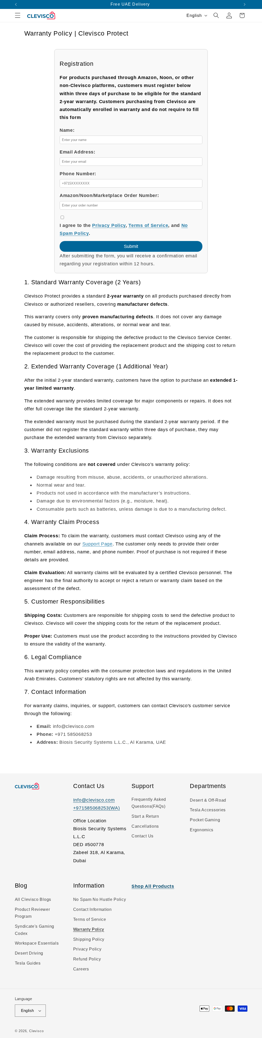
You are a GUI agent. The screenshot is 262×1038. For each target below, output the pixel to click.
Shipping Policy (88, 939)
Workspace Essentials (37, 943)
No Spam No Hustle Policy (99, 899)
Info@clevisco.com (94, 800)
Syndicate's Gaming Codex (34, 929)
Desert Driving (29, 953)
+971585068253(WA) (96, 808)
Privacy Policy (109, 225)
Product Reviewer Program (32, 913)
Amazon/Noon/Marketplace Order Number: (109, 195)
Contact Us (143, 836)
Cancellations (145, 826)
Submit (131, 246)
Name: (67, 130)
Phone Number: (78, 173)
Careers (81, 969)
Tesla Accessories (208, 809)
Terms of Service (148, 225)
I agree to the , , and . (124, 229)
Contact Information (92, 909)
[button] (17, 15)
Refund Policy (87, 959)
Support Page (97, 544)
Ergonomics (201, 829)
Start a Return (145, 816)
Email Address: (77, 152)
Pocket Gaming (205, 819)
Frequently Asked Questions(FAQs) (149, 802)
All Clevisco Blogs (33, 899)
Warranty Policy (88, 929)
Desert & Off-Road (208, 800)
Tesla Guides (28, 963)
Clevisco (36, 1031)
